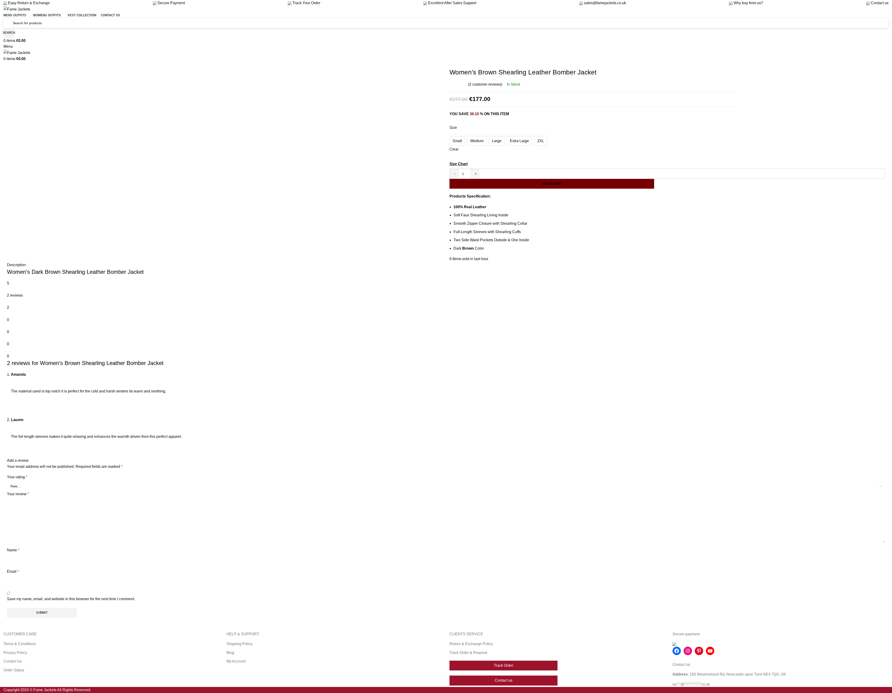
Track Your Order (306, 3)
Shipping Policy (239, 644)
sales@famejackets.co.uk (604, 3)
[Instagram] (688, 651)
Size (453, 128)
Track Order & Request (468, 653)
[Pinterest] (699, 651)
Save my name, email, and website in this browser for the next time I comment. (71, 599)
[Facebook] (676, 651)
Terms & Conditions (19, 644)
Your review (18, 494)
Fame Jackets (44, 690)
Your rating (17, 477)
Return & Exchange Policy (471, 644)
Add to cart (552, 183)
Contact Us (12, 661)
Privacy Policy (15, 653)
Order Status (13, 670)
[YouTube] (710, 651)
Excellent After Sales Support (451, 3)
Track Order (503, 665)
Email (13, 571)
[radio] (457, 141)
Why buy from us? (748, 3)
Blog (230, 653)
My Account (236, 661)
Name (13, 550)
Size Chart (458, 164)
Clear (454, 149)
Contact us (879, 3)
